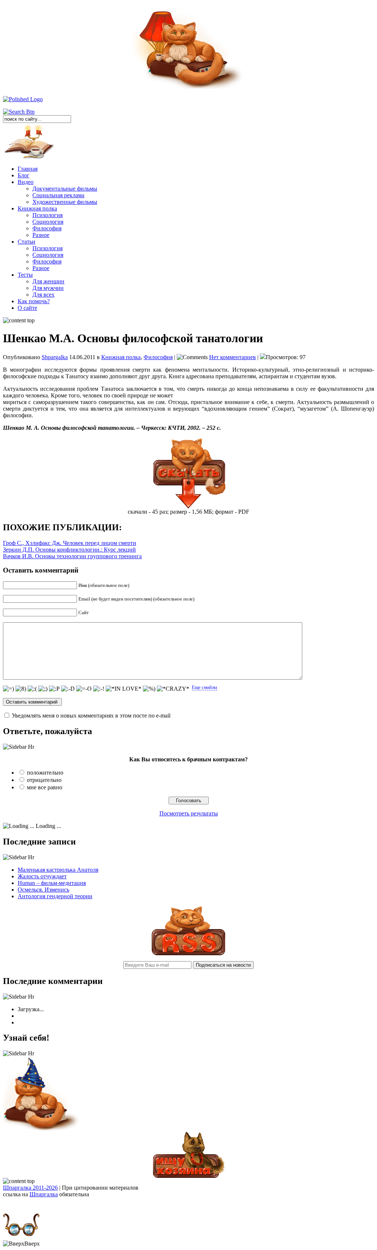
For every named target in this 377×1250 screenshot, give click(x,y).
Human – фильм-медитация (52, 883)
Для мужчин (48, 288)
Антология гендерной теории (55, 896)
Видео (26, 182)
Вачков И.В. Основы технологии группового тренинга (72, 556)
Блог (23, 175)
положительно (45, 772)
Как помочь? (34, 301)
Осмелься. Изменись (43, 889)
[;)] (42, 689)
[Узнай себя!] (41, 1129)
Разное (40, 235)
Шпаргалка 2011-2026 (30, 1188)
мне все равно (44, 787)
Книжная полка (37, 208)
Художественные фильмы (64, 202)
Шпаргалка (43, 1194)
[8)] (20, 689)
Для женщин (48, 281)
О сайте (27, 308)
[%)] (149, 689)
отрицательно (44, 780)
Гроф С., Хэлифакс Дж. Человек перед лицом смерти (69, 543)
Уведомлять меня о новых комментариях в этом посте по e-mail (91, 715)
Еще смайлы (204, 687)
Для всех (43, 294)
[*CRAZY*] (173, 689)
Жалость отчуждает (42, 876)
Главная (28, 169)
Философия (46, 228)
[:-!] (98, 689)
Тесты (25, 275)
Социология (47, 222)
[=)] (8, 689)
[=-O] (84, 689)
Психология (47, 215)
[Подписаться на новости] (188, 953)
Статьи (26, 241)
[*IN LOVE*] (123, 689)
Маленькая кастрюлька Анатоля (58, 870)
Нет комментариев (232, 357)
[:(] (32, 689)
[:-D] (68, 689)
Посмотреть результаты (188, 813)
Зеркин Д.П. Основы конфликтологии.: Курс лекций (69, 549)
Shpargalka (55, 357)
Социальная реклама (58, 195)
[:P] (54, 689)
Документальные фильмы (64, 188)
